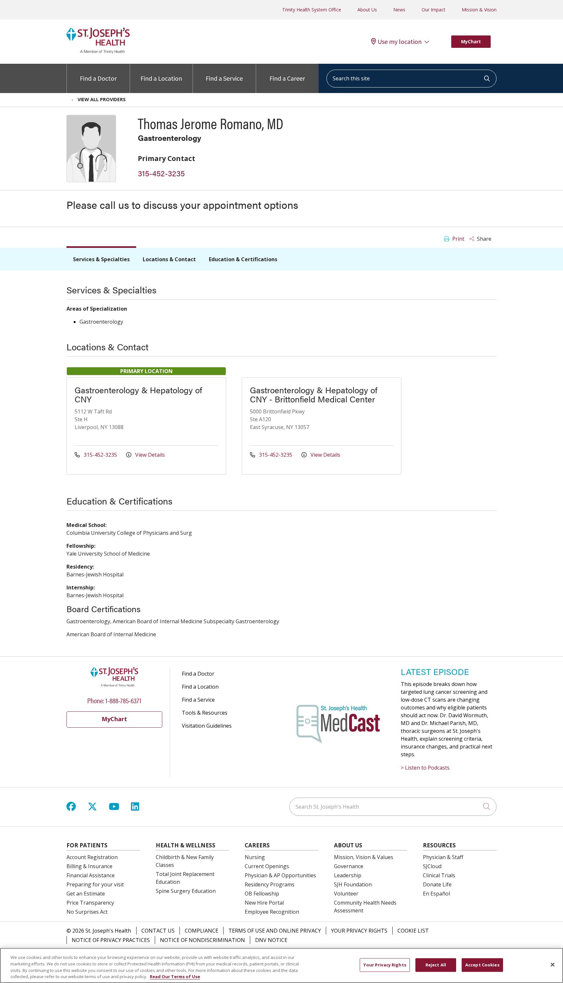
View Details (149, 454)
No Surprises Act (87, 911)
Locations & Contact (169, 259)
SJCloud (432, 866)
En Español (436, 893)
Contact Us (158, 930)
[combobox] (411, 79)
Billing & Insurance (89, 866)
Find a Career (287, 78)
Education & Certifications (243, 259)
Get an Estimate (85, 893)
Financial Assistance (90, 875)
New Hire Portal (264, 902)
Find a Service (224, 78)
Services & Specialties (101, 259)
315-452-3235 (161, 173)
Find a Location (161, 78)
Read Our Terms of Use (175, 976)
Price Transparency (90, 902)
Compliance (201, 930)
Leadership (347, 875)
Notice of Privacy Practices (111, 940)
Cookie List (413, 930)
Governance (348, 866)
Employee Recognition (272, 911)
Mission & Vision (479, 10)
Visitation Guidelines (207, 725)
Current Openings (267, 866)
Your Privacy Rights (359, 930)
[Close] (552, 964)
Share (483, 238)
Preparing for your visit (95, 884)
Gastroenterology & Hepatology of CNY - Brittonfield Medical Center (313, 394)
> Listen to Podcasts (425, 767)
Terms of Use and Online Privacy (274, 930)
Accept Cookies (482, 965)
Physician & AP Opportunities (280, 875)
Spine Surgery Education (186, 891)
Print (457, 238)
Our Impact (433, 10)
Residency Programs (270, 884)
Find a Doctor (98, 78)
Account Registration (92, 857)
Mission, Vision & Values (363, 857)
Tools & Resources (204, 712)
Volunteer (346, 893)
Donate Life (437, 884)
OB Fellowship (262, 893)
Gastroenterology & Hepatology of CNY (138, 394)
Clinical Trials (439, 875)
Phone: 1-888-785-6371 (114, 700)
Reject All (436, 965)
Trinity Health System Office (311, 10)
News (399, 10)
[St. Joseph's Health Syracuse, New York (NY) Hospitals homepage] (98, 51)
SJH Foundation (353, 884)
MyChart (471, 41)
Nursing (255, 857)
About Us (367, 10)
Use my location (400, 41)
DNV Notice (271, 940)
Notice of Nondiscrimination (202, 940)
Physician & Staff (443, 857)
